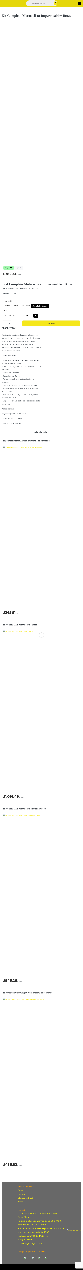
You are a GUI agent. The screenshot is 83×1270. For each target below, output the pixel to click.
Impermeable (8, 301)
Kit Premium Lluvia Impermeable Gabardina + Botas (24, 809)
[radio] (7, 305)
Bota (5, 311)
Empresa (21, 1194)
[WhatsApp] (74, 1230)
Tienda (20, 1190)
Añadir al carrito (51, 323)
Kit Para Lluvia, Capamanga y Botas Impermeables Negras (27, 993)
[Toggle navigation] (79, 3)
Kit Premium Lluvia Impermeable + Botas (20, 625)
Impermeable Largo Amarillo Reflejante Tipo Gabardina (26, 441)
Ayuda (20, 1202)
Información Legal (25, 1198)
